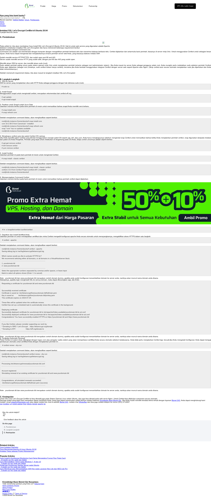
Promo (64, 6)
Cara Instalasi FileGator (9, 447)
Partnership (93, 6)
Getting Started (18, 20)
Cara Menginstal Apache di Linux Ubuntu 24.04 (18, 449)
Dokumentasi (78, 6)
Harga (54, 6)
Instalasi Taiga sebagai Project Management (17, 451)
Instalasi (3, 26)
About (4, 487)
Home (2, 22)
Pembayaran (35, 20)
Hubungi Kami (39, 484)
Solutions (10, 486)
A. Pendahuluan (10, 427)
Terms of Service (21, 493)
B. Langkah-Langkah (11, 430)
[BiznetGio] (30, 6)
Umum (27, 20)
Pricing (16, 486)
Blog (4, 489)
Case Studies (11, 489)
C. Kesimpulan (9, 433)
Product (10, 487)
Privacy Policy (7, 493)
